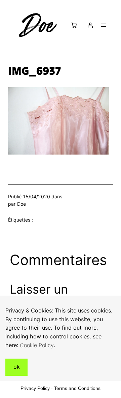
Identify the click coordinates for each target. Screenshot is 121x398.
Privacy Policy (35, 388)
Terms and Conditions (77, 388)
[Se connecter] (90, 25)
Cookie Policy (37, 345)
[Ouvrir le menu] (103, 25)
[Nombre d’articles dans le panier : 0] (74, 25)
